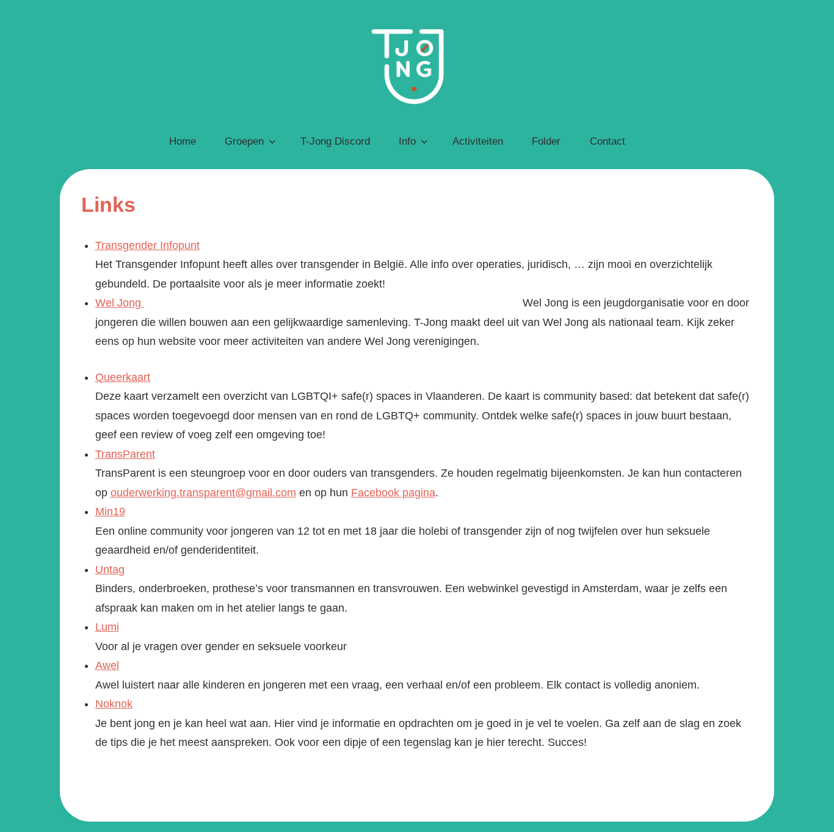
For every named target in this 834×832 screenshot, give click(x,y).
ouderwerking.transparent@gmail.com (203, 493)
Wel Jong (119, 303)
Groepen (244, 141)
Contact (607, 141)
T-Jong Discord (335, 141)
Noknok (113, 704)
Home (182, 141)
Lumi (107, 627)
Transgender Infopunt (147, 245)
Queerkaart (122, 377)
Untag (110, 569)
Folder (546, 141)
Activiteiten (477, 141)
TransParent (125, 454)
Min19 (110, 511)
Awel (107, 665)
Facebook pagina (393, 493)
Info (407, 141)
